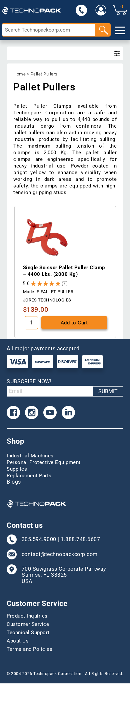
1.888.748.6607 (80, 539)
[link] (100, 10)
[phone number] (81, 10)
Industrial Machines (30, 456)
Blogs (14, 482)
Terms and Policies (29, 649)
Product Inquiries (27, 616)
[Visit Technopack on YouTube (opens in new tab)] (50, 412)
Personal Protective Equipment (44, 462)
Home (19, 73)
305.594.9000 (39, 539)
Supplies (17, 469)
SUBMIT (108, 391)
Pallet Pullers (44, 73)
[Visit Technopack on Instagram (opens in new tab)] (31, 412)
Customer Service (28, 624)
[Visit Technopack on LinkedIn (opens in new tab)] (68, 412)
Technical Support (28, 633)
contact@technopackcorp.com (60, 554)
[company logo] (32, 10)
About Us (18, 641)
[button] (65, 283)
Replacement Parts (29, 476)
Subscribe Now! (29, 381)
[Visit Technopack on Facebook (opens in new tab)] (13, 412)
